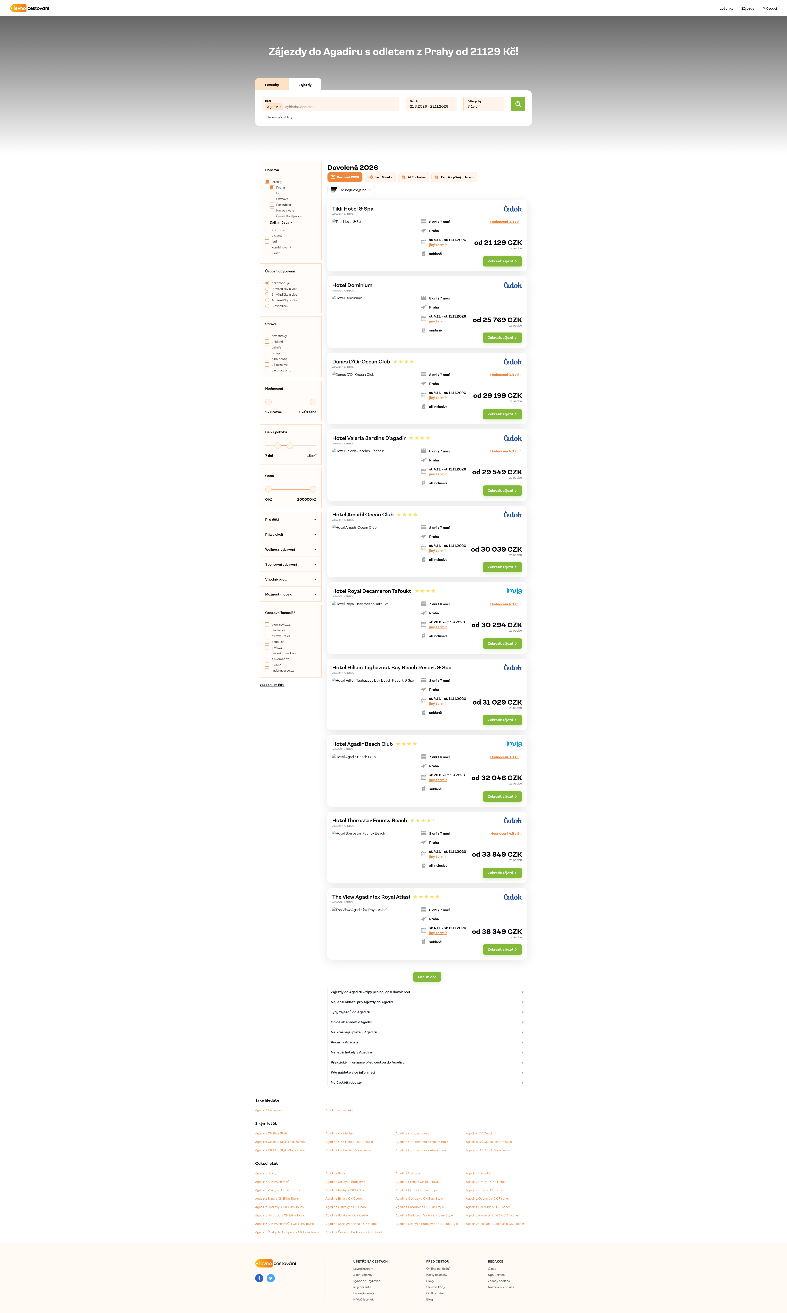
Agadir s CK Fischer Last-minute (349, 1141)
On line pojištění (438, 1269)
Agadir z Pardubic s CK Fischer (488, 1207)
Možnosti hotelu (278, 594)
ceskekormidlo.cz (284, 653)
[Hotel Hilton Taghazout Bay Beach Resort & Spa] (427, 694)
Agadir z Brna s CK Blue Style (417, 1190)
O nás (492, 1269)
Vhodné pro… (276, 579)
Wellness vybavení (280, 549)
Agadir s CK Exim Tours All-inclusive (421, 1150)
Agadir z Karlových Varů (272, 1181)
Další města (279, 222)
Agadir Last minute (339, 1110)
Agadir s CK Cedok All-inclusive (488, 1150)
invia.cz (277, 647)
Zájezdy (748, 8)
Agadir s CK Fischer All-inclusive (348, 1150)
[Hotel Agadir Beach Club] (427, 771)
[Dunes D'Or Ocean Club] (427, 388)
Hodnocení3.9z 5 (504, 221)
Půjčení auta (362, 1287)
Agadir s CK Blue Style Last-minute (280, 1141)
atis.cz (276, 664)
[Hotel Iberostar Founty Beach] (427, 847)
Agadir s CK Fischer (339, 1133)
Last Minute (383, 177)
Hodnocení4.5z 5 (504, 833)
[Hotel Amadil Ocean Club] (427, 541)
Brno (279, 193)
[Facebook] (259, 1278)
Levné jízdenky (363, 1293)
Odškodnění (435, 1293)
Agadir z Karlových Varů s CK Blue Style (424, 1215)
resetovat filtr (272, 685)
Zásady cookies (499, 1281)
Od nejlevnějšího (352, 190)
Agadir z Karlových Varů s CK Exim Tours (284, 1223)
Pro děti (272, 519)
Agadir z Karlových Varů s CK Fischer (492, 1215)
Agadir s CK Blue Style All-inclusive (280, 1150)
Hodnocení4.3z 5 (504, 451)
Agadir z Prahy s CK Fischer (486, 1181)
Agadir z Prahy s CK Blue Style (417, 1181)
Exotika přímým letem (457, 177)
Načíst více (427, 977)
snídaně (277, 341)
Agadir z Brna (335, 1173)
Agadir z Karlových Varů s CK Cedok (351, 1223)
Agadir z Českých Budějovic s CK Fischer (495, 1223)
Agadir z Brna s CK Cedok (344, 1198)
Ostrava (282, 199)
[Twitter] (271, 1278)
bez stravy (279, 336)
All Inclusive (416, 177)
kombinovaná (281, 247)
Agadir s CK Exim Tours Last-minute (422, 1141)
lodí (274, 241)
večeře (276, 347)
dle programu (281, 370)
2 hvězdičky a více (284, 288)
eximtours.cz (281, 636)
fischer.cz (278, 630)
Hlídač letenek (363, 1299)
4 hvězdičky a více (284, 300)
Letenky (726, 8)
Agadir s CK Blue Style (271, 1133)
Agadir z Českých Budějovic (345, 1181)
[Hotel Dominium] (427, 312)
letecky (277, 181)
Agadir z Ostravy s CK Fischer (487, 1198)
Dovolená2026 (348, 177)
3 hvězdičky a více (284, 294)
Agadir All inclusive (268, 1110)
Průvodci (769, 8)
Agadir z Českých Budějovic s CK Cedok (354, 1232)
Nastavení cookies (501, 1287)
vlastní (276, 253)
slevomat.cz (280, 659)
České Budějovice (288, 216)
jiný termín (438, 244)
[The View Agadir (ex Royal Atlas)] (427, 924)
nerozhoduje (281, 283)
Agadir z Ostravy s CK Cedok (346, 1207)
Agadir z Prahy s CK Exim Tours (277, 1190)
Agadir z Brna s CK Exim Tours (277, 1198)
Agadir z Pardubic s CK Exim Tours (280, 1215)
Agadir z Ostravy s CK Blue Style (419, 1198)
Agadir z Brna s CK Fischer (485, 1190)
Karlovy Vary (285, 210)
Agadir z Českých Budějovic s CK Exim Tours (287, 1232)
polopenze (279, 353)
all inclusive (280, 364)
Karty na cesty (436, 1275)
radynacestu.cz (283, 670)
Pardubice (283, 204)
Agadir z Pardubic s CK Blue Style (420, 1207)
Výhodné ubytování (367, 1281)
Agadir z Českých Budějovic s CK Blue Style (427, 1223)
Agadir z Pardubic (478, 1173)
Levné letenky (363, 1269)
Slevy (430, 1281)
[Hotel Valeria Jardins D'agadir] (427, 465)
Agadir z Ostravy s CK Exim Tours (279, 1207)
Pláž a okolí (274, 534)
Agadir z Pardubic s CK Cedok (346, 1215)
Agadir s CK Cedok (479, 1133)
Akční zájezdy (362, 1275)
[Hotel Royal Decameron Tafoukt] (427, 618)
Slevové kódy (435, 1287)
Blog (429, 1299)
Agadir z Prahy (265, 1173)
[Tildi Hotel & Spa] (427, 235)
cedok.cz (278, 641)
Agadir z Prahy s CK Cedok (344, 1190)
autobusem (280, 230)
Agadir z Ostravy (408, 1173)
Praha (280, 187)
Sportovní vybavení (281, 564)
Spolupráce (496, 1275)
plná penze (279, 359)
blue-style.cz (281, 624)
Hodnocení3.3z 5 (504, 757)
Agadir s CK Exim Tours (412, 1133)
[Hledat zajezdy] (518, 104)
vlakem (277, 236)
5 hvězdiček (280, 306)
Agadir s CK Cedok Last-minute (489, 1141)
